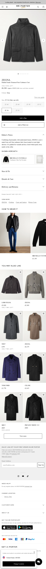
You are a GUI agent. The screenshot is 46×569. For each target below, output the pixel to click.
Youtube (23, 476)
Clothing (11, 202)
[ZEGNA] (23, 40)
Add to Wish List (23, 125)
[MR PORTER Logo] (9, 547)
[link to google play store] (25, 527)
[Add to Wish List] (20, 272)
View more (23, 436)
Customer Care (28, 486)
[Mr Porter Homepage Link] (23, 7)
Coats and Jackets (21, 202)
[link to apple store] (9, 527)
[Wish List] (7, 7)
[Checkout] (42, 7)
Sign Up (41, 465)
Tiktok (28, 476)
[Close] (34, 552)
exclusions (14, 454)
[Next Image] (43, 40)
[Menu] (2, 7)
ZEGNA (6, 80)
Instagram (18, 476)
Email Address (6, 461)
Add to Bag (23, 118)
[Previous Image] (2, 40)
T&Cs (7, 454)
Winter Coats (32, 202)
